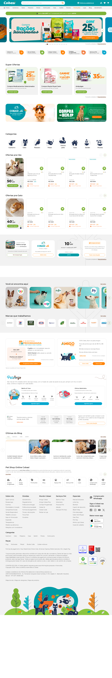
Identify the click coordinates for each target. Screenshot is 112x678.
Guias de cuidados (78, 525)
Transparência (10, 522)
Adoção (58, 507)
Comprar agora (12, 91)
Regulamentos (102, 44)
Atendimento (98, 7)
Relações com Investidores (14, 527)
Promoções (77, 7)
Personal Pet (60, 504)
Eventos (8, 504)
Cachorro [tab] (14, 436)
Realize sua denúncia (12, 525)
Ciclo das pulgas (78, 512)
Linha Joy (76, 502)
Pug (7, 544)
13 (66, 44)
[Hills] (20, 323)
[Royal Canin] (83, 323)
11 (63, 44)
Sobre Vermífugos (78, 515)
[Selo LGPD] (102, 565)
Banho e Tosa (60, 499)
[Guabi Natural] (73, 323)
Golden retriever (42, 544)
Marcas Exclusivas (78, 499)
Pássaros (22, 536)
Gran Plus (76, 517)
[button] (62, 3)
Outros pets (51, 536)
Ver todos (103, 284)
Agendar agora (35, 403)
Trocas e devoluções (28, 512)
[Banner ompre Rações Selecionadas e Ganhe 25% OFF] (56, 42)
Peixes (43, 536)
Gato (15, 536)
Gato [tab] (21, 436)
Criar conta (85, 363)
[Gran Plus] (31, 323)
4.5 (105, 172)
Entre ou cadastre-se (87, 3)
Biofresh (75, 504)
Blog (90, 7)
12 (65, 44)
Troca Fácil (25, 515)
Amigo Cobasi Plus (45, 502)
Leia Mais (8, 474)
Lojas (84, 7)
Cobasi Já (42, 507)
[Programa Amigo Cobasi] (101, 3)
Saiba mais (43, 255)
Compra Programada (45, 504)
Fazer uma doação (94, 255)
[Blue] (41, 323)
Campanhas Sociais (11, 510)
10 (61, 44)
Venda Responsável (12, 512)
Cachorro (8, 536)
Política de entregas (28, 504)
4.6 (84, 172)
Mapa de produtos (33, 580)
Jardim (36, 536)
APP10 (69, 255)
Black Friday (76, 510)
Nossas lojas (9, 502)
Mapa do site (9, 580)
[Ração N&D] (62, 323)
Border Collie (31, 544)
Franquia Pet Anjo (61, 510)
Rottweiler (14, 544)
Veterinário (59, 502)
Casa (29, 536)
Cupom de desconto (79, 507)
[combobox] (43, 3)
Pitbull (22, 544)
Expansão (8, 520)
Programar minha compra (30, 363)
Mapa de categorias (21, 580)
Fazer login (99, 363)
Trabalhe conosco (11, 515)
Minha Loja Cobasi (78, 522)
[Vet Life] (104, 323)
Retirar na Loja (43, 512)
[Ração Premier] (94, 323)
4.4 (63, 172)
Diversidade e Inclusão (12, 507)
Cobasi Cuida (43, 510)
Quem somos (10, 499)
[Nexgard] (52, 323)
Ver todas (103, 316)
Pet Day (75, 520)
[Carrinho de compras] (108, 3)
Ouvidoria (25, 517)
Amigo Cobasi (43, 499)
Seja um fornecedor (12, 517)
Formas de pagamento (29, 510)
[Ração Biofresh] (10, 323)
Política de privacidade (29, 507)
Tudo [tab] (8, 436)
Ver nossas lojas (17, 255)
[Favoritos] (105, 3)
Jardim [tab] (27, 436)
